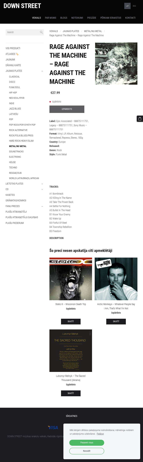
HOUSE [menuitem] (12, 162)
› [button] (42, 71)
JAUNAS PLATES (71, 31)
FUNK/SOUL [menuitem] (14, 87)
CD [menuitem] (7, 189)
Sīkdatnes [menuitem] (71, 416)
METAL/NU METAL (93, 31)
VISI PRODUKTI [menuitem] (13, 48)
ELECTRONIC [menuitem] (15, 156)
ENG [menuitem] (134, 6)
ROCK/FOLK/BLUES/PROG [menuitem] (21, 135)
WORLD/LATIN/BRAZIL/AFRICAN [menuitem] (24, 178)
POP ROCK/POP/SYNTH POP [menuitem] (22, 124)
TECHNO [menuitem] (13, 167)
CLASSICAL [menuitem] (14, 76)
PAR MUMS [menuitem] (50, 17)
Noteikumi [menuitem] (77, 17)
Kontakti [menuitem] (130, 17)
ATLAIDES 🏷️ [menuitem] (12, 54)
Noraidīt (86, 451)
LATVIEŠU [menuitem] (13, 114)
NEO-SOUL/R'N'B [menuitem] (16, 97)
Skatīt (71, 321)
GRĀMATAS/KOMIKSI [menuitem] (16, 200)
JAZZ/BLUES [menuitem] (15, 108)
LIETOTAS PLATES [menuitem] (14, 183)
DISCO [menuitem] (12, 81)
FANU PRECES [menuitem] (13, 206)
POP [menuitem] (11, 119)
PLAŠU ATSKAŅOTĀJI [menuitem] (16, 211)
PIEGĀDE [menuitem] (91, 17)
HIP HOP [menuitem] (13, 92)
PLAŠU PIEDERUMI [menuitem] (15, 223)
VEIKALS (53, 31)
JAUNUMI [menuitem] (10, 59)
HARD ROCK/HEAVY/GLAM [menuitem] (21, 140)
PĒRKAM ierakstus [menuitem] (110, 17)
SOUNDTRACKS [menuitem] (16, 151)
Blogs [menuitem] (63, 17)
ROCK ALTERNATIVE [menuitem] (18, 130)
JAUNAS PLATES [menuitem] (14, 70)
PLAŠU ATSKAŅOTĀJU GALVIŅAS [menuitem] (22, 217)
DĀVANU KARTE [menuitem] (13, 65)
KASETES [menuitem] (10, 195)
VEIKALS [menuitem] (36, 17)
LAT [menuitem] (127, 6)
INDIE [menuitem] (11, 103)
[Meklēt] (41, 32)
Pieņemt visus (86, 442)
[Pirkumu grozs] (140, 119)
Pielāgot (100, 433)
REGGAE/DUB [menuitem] (15, 173)
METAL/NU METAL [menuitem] (17, 146)
